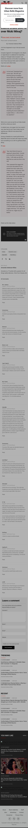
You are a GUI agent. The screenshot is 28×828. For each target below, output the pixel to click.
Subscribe (20, 20)
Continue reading (14, 24)
